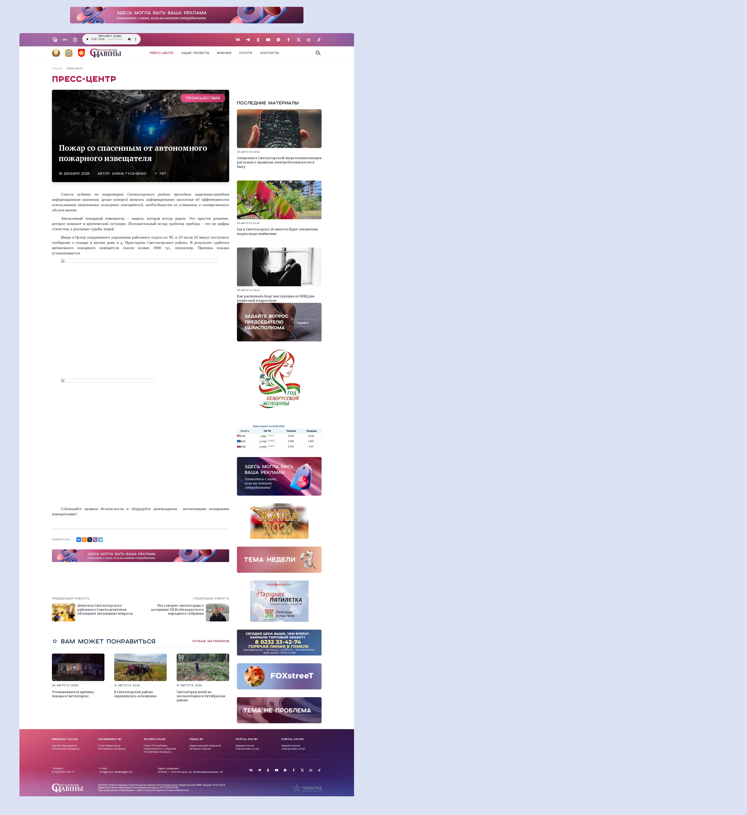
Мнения (224, 53)
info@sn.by (106, 771)
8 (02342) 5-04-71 (63, 771)
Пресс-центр (162, 53)
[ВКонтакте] (78, 539)
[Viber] (95, 539)
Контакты (269, 53)
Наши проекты (195, 53)
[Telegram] (100, 539)
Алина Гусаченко (129, 174)
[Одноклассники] (84, 539)
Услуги (245, 53)
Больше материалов (211, 641)
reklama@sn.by (123, 771)
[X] (89, 539)
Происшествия (203, 98)
